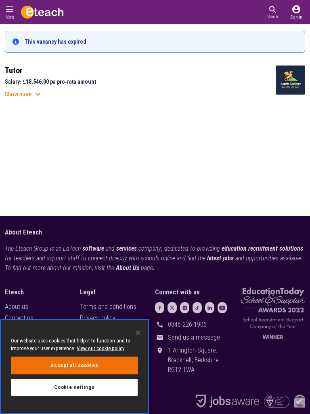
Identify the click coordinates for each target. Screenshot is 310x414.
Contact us (19, 318)
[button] (272, 12)
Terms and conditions (108, 306)
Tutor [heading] (14, 70)
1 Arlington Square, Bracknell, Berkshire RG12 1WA (193, 360)
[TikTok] (197, 307)
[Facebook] (159, 307)
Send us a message (194, 337)
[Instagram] (184, 307)
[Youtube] (222, 307)
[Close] (138, 333)
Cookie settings (74, 387)
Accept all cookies (74, 365)
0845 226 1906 (187, 324)
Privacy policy (97, 318)
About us (16, 306)
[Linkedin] (209, 307)
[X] (172, 307)
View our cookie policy (100, 348)
